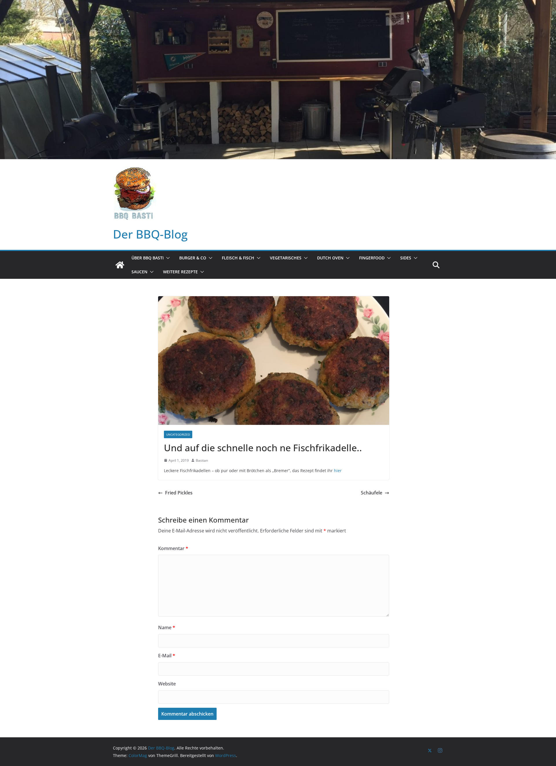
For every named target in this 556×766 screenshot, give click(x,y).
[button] (167, 258)
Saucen (139, 271)
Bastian (202, 460)
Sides (405, 258)
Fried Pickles (179, 493)
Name (166, 627)
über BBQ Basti (147, 258)
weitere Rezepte (180, 271)
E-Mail (166, 655)
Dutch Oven (330, 258)
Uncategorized (178, 434)
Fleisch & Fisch (238, 258)
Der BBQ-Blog (150, 234)
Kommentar (173, 548)
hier (338, 470)
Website (167, 684)
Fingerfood (372, 258)
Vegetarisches (285, 258)
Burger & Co (192, 258)
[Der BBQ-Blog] (120, 265)
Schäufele (371, 493)
